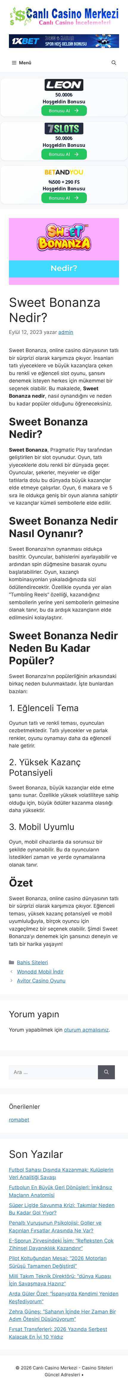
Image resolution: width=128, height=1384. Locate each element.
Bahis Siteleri (32, 962)
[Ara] (106, 1072)
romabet (19, 1120)
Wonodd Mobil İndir (40, 972)
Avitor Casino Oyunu (41, 981)
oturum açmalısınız (86, 1030)
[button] (114, 63)
